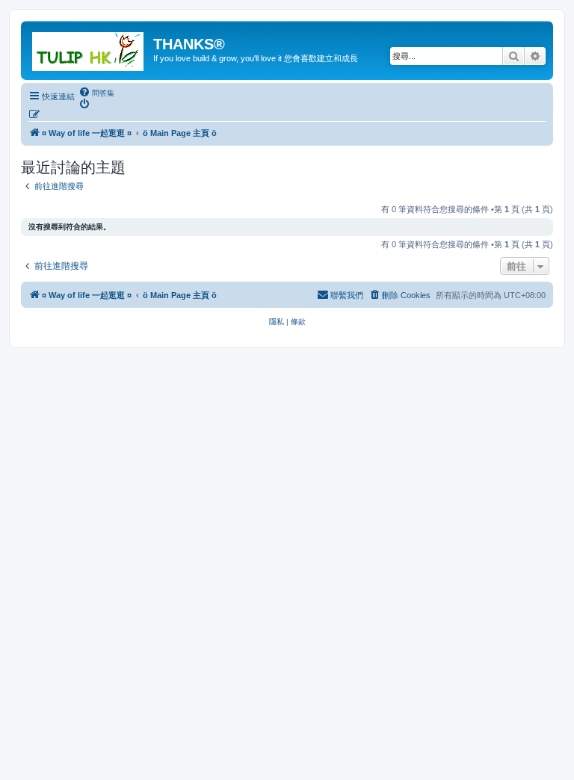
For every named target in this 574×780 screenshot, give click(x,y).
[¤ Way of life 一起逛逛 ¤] (89, 48)
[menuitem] (96, 93)
